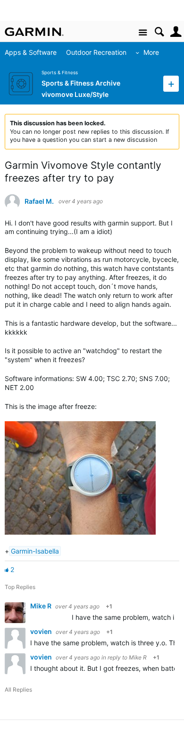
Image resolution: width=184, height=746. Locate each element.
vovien (41, 631)
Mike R (41, 606)
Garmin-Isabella (35, 551)
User (175, 32)
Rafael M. (39, 201)
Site (142, 33)
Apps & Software (31, 52)
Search (159, 32)
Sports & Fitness (60, 72)
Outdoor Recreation (96, 52)
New (171, 83)
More (151, 52)
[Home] (34, 31)
